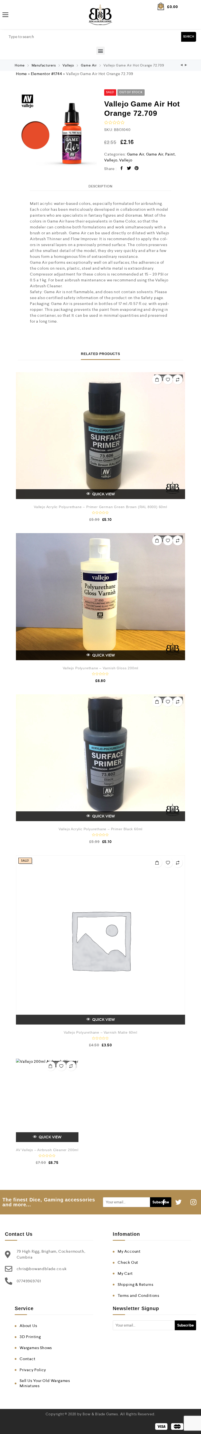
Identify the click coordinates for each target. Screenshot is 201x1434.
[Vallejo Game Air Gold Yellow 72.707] (181, 65)
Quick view (103, 494)
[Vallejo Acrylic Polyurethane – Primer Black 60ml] (100, 757)
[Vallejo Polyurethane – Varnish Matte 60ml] (100, 940)
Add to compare (178, 379)
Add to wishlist (168, 379)
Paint (170, 154)
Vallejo (68, 65)
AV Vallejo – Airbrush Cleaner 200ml (47, 1150)
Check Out (128, 1262)
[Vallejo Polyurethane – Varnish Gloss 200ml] (100, 596)
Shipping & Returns (135, 1284)
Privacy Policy (33, 1369)
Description (100, 186)
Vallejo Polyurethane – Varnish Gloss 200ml (100, 668)
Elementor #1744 (46, 73)
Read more (157, 379)
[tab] (100, 186)
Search (188, 37)
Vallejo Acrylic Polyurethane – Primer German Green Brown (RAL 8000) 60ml (100, 507)
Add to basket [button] (157, 863)
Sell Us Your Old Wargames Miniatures (45, 1383)
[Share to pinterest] (136, 168)
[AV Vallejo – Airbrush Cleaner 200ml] (47, 1100)
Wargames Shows (36, 1347)
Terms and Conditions (138, 1295)
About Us (28, 1325)
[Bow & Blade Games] (100, 14)
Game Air (89, 65)
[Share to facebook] (121, 168)
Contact (28, 1358)
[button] (100, 51)
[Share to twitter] (129, 168)
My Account (129, 1251)
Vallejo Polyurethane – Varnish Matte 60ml (100, 1032)
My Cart (125, 1273)
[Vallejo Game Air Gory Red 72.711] (186, 65)
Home (20, 65)
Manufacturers (44, 65)
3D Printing (30, 1336)
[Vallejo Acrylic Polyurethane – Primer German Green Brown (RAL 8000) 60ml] (100, 435)
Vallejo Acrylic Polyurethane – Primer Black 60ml (100, 829)
